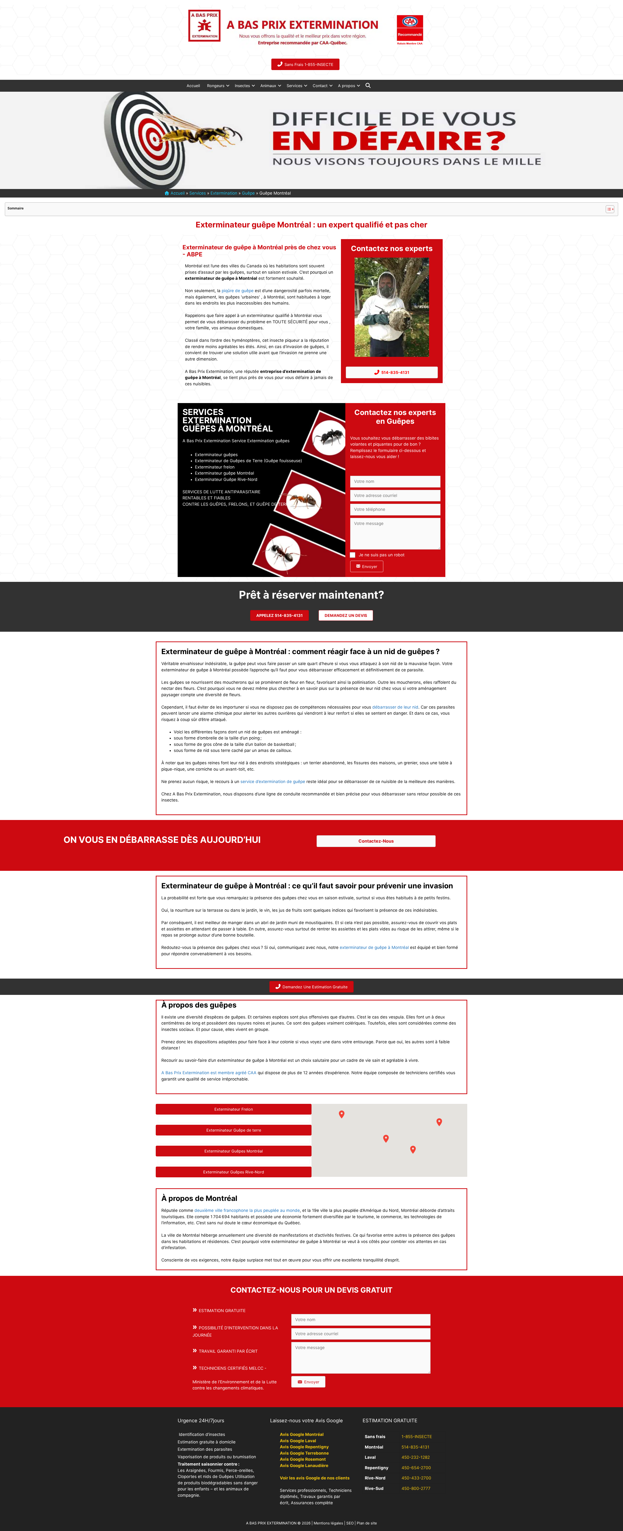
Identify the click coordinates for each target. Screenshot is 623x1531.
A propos (346, 85)
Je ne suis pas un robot (381, 554)
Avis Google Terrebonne (304, 1453)
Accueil (193, 85)
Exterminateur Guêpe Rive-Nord (226, 479)
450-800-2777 (416, 1488)
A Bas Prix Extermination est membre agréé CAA (209, 1072)
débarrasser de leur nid (395, 707)
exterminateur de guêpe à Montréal (374, 947)
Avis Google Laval (298, 1440)
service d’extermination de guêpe (272, 781)
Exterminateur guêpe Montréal (224, 473)
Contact (320, 85)
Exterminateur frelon (215, 467)
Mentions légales (328, 1523)
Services (294, 85)
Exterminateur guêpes (216, 454)
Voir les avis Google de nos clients (315, 1478)
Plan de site (367, 1523)
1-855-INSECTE (417, 1436)
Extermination (224, 193)
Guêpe (248, 193)
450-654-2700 (416, 1467)
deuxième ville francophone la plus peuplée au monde (246, 1210)
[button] (227, 85)
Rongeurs (215, 85)
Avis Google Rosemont (303, 1459)
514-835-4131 (415, 1447)
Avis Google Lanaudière (304, 1465)
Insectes (242, 85)
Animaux (268, 85)
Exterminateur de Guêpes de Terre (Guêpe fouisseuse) (248, 460)
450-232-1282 (416, 1457)
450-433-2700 (416, 1478)
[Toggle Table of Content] (607, 209)
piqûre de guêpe (238, 290)
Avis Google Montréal (302, 1434)
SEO (350, 1523)
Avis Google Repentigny (304, 1446)
